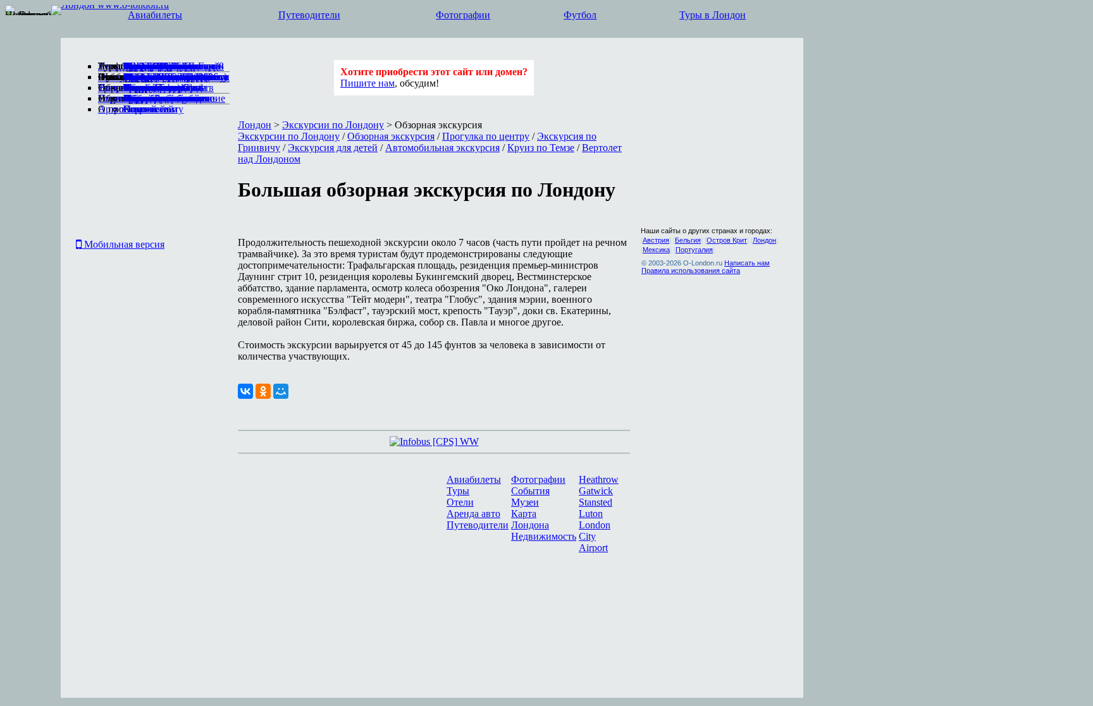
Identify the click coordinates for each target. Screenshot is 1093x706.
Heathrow (599, 479)
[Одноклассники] (263, 391)
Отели (460, 502)
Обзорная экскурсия (391, 136)
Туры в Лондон (712, 14)
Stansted (595, 502)
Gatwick (596, 490)
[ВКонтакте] (245, 391)
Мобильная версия (123, 244)
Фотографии (463, 14)
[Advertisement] (111, 179)
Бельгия (688, 240)
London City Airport (594, 536)
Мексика (656, 249)
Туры (458, 490)
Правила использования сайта (690, 270)
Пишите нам (367, 83)
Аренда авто (473, 513)
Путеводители (309, 14)
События (530, 490)
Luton (591, 513)
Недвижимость (543, 536)
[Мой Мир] (280, 391)
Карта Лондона (530, 519)
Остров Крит (727, 240)
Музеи (525, 502)
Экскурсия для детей (333, 147)
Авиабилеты (155, 14)
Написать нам (747, 263)
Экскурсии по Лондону (333, 124)
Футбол (580, 14)
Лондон (254, 124)
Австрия (656, 240)
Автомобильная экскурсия (442, 147)
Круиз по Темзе (540, 147)
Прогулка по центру (485, 136)
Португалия (694, 249)
